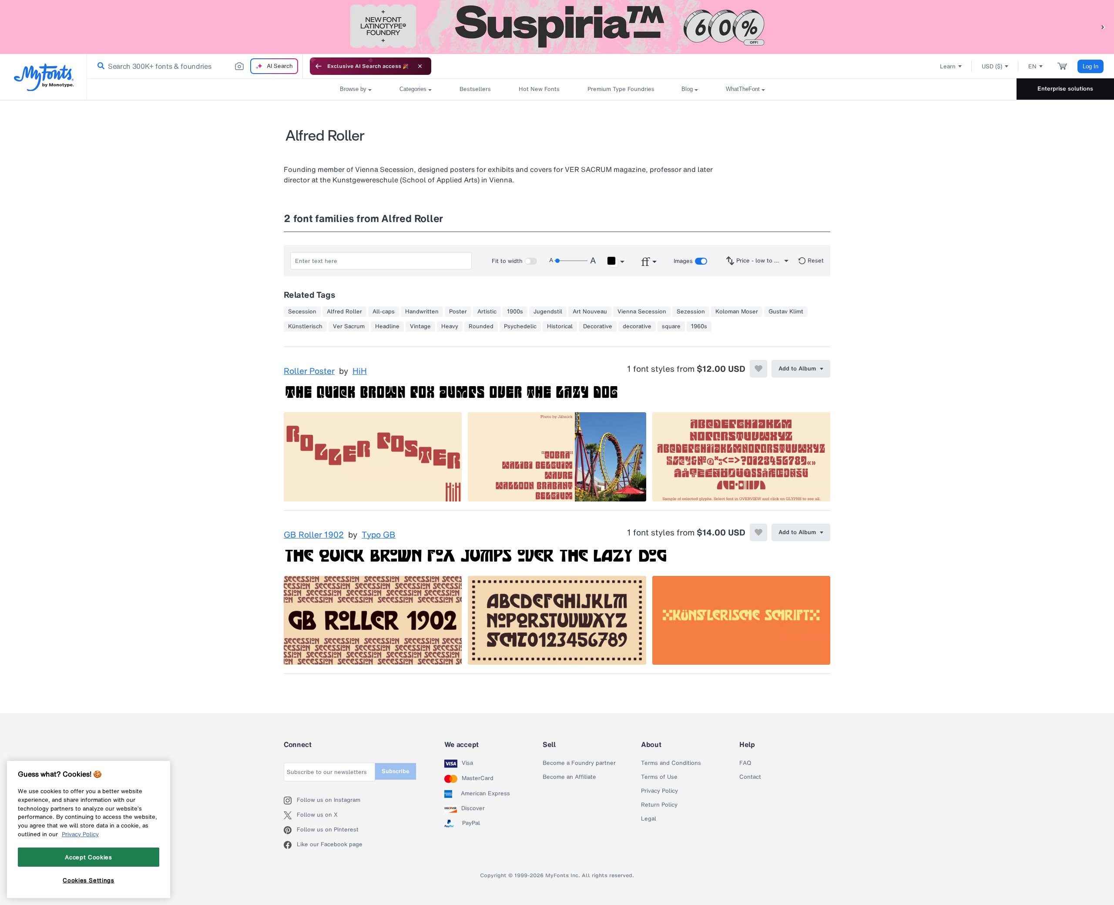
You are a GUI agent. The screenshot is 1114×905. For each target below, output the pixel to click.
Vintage (420, 326)
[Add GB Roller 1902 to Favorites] (758, 532)
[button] (1103, 26)
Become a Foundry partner (579, 763)
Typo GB (379, 535)
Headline (387, 326)
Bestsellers (475, 89)
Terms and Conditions (671, 763)
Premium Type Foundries (620, 89)
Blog (687, 89)
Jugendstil (548, 311)
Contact (750, 777)
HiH (359, 371)
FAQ (745, 763)
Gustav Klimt (785, 311)
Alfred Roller (344, 311)
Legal (648, 818)
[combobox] (195, 66)
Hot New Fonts (539, 89)
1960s (699, 326)
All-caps (383, 311)
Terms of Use (659, 777)
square (671, 326)
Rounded (481, 326)
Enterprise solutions (1065, 88)
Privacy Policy (659, 790)
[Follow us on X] (290, 815)
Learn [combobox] (948, 66)
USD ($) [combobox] (992, 66)
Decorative (597, 326)
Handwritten (422, 311)
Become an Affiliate (569, 777)
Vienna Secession (641, 311)
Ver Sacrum (349, 326)
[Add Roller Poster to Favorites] (758, 368)
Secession (302, 311)
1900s (515, 311)
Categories (412, 89)
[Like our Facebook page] (290, 845)
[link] (99, 66)
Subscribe (395, 771)
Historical (560, 326)
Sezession (691, 311)
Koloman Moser (736, 311)
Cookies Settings (88, 880)
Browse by (353, 89)
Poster (458, 311)
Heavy (449, 326)
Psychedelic (520, 326)
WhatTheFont (743, 89)
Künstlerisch (305, 326)
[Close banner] (420, 66)
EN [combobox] (1032, 66)
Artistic (487, 311)
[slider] (570, 260)
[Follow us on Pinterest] (290, 830)
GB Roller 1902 (314, 535)
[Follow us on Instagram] (290, 800)
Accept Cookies (88, 857)
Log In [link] (1090, 66)
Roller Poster (309, 371)
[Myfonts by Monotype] (44, 77)
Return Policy (659, 804)
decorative (637, 326)
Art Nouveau (590, 311)
